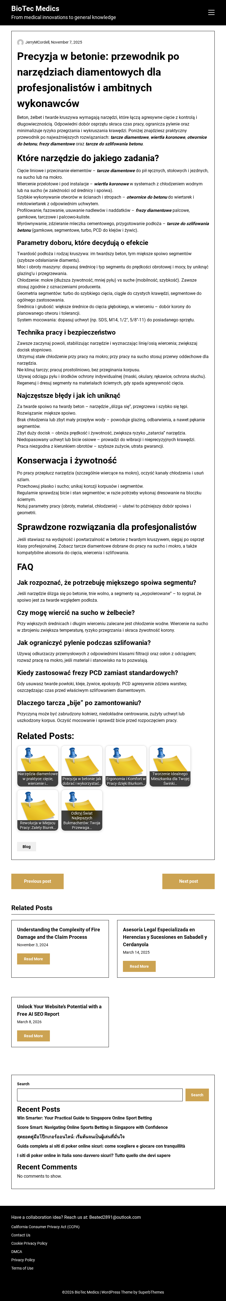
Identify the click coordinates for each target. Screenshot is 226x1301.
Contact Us (20, 1235)
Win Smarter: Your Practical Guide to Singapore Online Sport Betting (84, 1118)
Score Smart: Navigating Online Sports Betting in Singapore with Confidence (92, 1127)
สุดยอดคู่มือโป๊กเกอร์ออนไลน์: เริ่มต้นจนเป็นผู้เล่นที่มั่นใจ (71, 1136)
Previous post (37, 881)
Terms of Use (22, 1268)
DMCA (16, 1251)
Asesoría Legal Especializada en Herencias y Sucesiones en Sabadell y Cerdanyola (165, 937)
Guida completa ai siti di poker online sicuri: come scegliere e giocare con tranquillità (101, 1146)
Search (23, 1084)
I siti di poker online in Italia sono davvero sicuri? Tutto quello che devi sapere (94, 1155)
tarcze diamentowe (92, 546)
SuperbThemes (151, 1292)
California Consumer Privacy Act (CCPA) (45, 1227)
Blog (27, 846)
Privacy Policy (23, 1260)
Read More (33, 959)
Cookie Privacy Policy (29, 1243)
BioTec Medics (35, 8)
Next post (188, 881)
